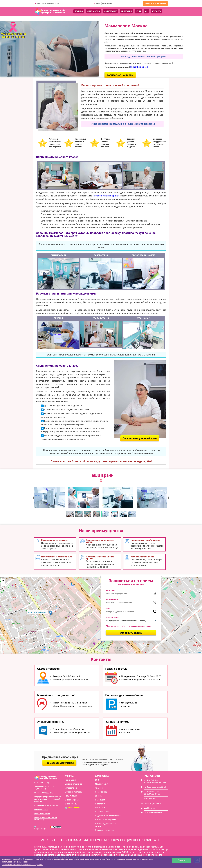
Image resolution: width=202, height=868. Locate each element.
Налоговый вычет (42, 813)
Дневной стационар (73, 784)
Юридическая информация (46, 805)
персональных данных (142, 626)
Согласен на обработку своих (130, 626)
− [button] (3, 584)
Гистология (100, 804)
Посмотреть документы (59, 763)
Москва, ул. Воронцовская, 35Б (50, 3)
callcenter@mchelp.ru (152, 803)
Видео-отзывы (71, 804)
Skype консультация (73, 792)
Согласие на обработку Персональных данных (22, 865)
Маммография (101, 784)
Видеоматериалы (72, 800)
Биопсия (99, 796)
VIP (146, 11)
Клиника (79, 11)
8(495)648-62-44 (104, 3)
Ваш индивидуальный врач (140, 438)
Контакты (156, 11)
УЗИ (97, 780)
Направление (112, 617)
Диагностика (93, 11)
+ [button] (3, 580)
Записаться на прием (120, 75)
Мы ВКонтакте (150, 808)
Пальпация (100, 800)
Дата (108, 609)
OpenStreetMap (196, 652)
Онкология (126, 11)
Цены (138, 11)
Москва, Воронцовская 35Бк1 (37, 612)
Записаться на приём (155, 3)
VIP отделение (71, 788)
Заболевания (110, 11)
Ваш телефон (112, 600)
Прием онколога (102, 812)
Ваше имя (110, 591)
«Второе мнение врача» (106, 195)
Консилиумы (100, 808)
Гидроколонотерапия (104, 830)
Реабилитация (71, 796)
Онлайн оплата (41, 809)
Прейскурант (70, 780)
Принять (181, 860)
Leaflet (189, 652)
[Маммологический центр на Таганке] (49, 497)
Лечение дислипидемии (105, 820)
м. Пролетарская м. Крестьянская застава (155, 781)
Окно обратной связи (153, 813)
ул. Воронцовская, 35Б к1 (155, 787)
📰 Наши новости (72, 808)
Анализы (99, 788)
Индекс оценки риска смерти (108, 816)
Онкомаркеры (101, 792)
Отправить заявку (131, 632)
